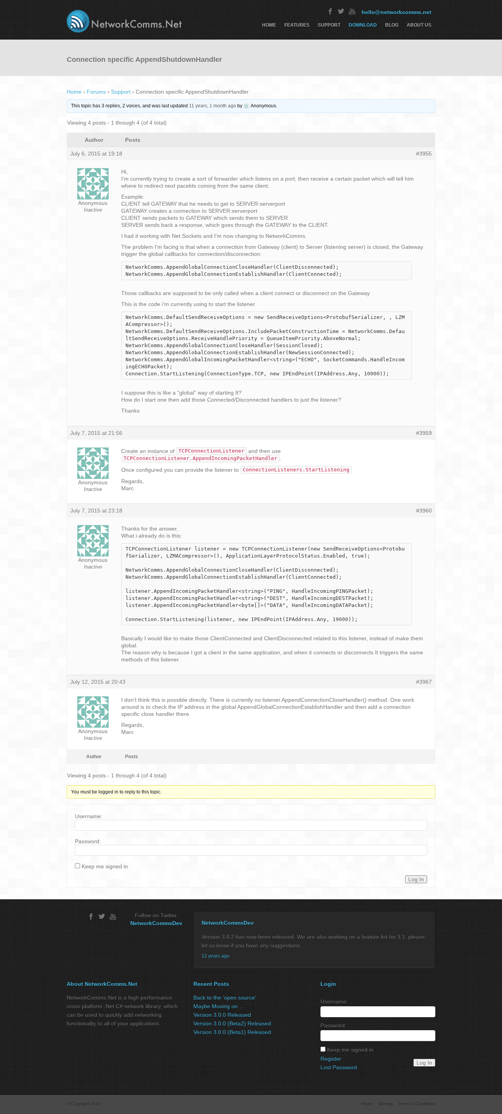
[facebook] (330, 11)
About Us (419, 25)
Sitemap (385, 1103)
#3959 (424, 433)
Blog (391, 25)
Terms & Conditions (416, 1103)
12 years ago (215, 956)
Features (296, 25)
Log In (416, 879)
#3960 (424, 510)
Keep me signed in (105, 866)
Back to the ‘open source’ (224, 997)
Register (330, 1059)
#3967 (424, 682)
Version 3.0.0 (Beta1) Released (232, 1032)
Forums (96, 92)
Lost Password (338, 1067)
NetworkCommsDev (156, 923)
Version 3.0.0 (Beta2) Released (232, 1023)
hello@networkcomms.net (396, 12)
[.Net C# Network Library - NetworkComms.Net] (124, 21)
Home (269, 25)
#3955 (424, 153)
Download (363, 25)
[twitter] (341, 11)
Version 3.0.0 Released (222, 1015)
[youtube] (352, 11)
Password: (88, 841)
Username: (88, 816)
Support (329, 25)
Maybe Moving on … (219, 1006)
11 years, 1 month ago (212, 106)
